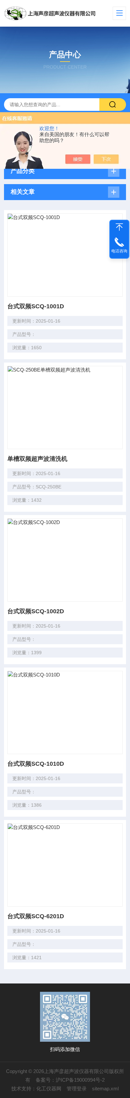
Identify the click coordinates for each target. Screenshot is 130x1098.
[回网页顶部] (119, 227)
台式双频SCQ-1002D (35, 611)
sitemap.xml (105, 1088)
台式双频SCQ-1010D (35, 763)
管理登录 (77, 1088)
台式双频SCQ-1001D (35, 306)
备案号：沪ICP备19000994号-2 (70, 1080)
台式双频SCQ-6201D (35, 916)
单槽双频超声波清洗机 (37, 458)
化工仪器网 (48, 1088)
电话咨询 (119, 251)
